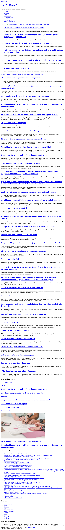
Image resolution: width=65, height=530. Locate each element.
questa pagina (31, 527)
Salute (5, 14)
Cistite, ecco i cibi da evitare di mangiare (17, 355)
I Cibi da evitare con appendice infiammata (18, 371)
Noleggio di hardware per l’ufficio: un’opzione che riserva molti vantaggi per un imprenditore (27, 458)
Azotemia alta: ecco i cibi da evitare (15, 363)
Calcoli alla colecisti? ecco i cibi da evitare (18, 339)
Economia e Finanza (9, 17)
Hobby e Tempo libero (9, 21)
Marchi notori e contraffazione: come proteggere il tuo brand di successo (30, 200)
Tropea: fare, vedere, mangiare (16, 68)
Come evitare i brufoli (10, 259)
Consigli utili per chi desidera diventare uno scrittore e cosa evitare (28, 226)
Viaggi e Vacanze (8, 20)
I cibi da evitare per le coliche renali (15, 330)
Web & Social (7, 16)
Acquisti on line (8, 19)
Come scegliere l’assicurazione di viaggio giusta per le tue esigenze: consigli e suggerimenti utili (28, 455)
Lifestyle (6, 11)
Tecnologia (6, 515)
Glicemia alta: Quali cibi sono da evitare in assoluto (22, 347)
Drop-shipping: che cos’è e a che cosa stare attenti (21, 163)
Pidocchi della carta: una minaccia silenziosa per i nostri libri (26, 147)
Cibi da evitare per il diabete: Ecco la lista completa (22, 288)
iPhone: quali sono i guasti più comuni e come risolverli (23, 139)
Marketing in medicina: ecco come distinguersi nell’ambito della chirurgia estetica (24, 478)
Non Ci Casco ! (9, 5)
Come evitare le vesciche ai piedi (14, 208)
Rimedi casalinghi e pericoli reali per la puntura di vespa (24, 155)
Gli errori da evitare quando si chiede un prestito (24, 28)
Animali (6, 505)
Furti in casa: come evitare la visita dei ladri (19, 235)
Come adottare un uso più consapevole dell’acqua (21, 131)
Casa (5, 508)
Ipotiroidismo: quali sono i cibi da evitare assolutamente (23, 314)
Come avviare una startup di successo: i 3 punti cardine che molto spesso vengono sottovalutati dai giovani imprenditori (30, 172)
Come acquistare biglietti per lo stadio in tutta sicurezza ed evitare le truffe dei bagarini (25, 493)
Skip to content (4, 1)
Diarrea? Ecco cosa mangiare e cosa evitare (18, 296)
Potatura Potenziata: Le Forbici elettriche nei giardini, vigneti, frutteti (32, 60)
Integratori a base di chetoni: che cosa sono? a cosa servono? (28, 43)
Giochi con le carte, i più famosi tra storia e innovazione (23, 251)
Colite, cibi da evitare (9, 322)
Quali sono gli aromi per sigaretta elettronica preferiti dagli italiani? (29, 192)
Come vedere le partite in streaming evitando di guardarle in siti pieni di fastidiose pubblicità (27, 486)
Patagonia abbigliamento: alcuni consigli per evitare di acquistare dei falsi (31, 243)
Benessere (6, 13)
